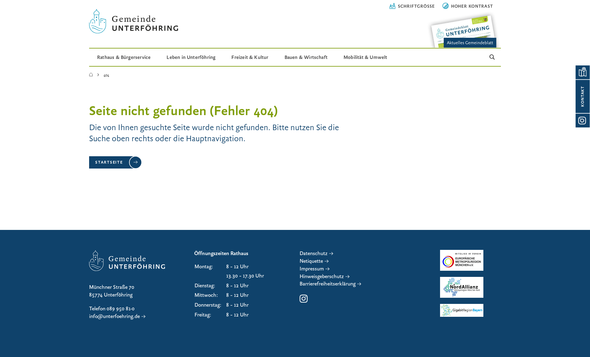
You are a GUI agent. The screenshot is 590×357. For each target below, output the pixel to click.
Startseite (109, 162)
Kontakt (582, 96)
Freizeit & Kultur (249, 57)
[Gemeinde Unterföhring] (91, 74)
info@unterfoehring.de (114, 316)
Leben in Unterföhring (191, 57)
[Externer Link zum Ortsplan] (582, 72)
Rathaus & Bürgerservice (124, 57)
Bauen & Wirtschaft (306, 57)
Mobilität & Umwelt (365, 57)
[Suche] (492, 57)
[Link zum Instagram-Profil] (582, 120)
